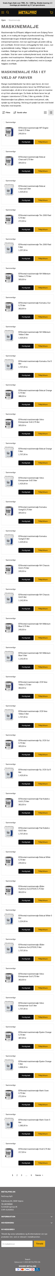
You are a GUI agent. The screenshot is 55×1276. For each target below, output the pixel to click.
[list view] (51, 112)
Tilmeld (39, 1243)
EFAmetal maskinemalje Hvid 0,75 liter (34, 1149)
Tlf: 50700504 (7, 1204)
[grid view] (45, 112)
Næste (38, 1175)
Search (27, 1259)
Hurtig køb (26, 142)
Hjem (3, 20)
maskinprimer (18, 57)
